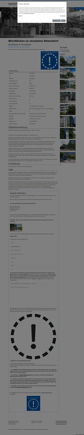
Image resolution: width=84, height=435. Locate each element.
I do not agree (56, 20)
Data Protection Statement (29, 13)
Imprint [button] (20, 15)
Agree (63, 20)
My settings (63, 15)
